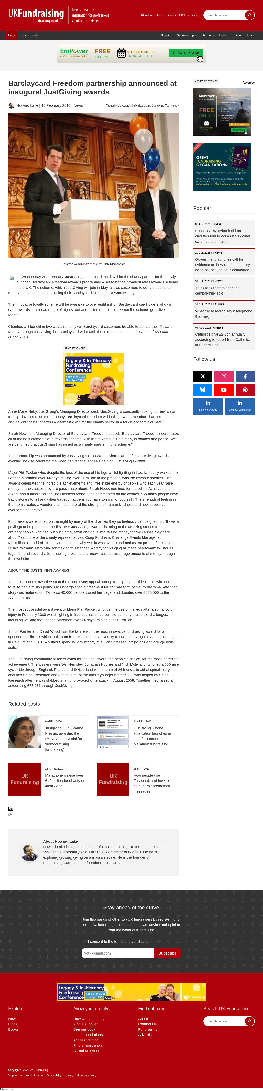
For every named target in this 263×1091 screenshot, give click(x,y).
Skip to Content (34, 1075)
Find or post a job (87, 1045)
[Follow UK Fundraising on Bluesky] (202, 390)
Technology (172, 105)
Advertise (146, 15)
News (11, 35)
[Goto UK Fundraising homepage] (59, 15)
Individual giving (141, 105)
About (160, 15)
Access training (85, 1040)
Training (237, 35)
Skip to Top (15, 1075)
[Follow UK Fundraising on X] (202, 376)
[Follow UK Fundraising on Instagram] (223, 376)
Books (35, 35)
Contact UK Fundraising (183, 15)
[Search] (250, 15)
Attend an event (86, 1051)
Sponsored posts (188, 35)
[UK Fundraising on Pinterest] (245, 390)
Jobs (250, 35)
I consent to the (118, 942)
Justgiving (158, 105)
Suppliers (167, 35)
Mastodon (6, 1089)
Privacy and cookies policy (81, 1075)
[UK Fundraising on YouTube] (223, 390)
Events (223, 35)
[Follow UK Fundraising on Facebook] (245, 376)
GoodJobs (112, 863)
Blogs (23, 35)
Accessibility (54, 1075)
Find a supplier (85, 1024)
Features (209, 35)
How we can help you (90, 1019)
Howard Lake (27, 105)
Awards (126, 105)
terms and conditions (131, 942)
